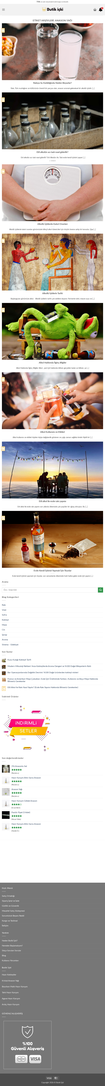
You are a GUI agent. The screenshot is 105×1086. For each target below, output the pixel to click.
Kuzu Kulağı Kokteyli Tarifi (19, 660)
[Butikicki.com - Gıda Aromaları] (52, 9)
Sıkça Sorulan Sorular (11, 951)
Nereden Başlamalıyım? (12, 946)
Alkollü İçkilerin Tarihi (52, 293)
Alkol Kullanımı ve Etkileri (52, 432)
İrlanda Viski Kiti (48, 857)
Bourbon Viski (47, 863)
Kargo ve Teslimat (10, 921)
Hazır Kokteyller (9, 975)
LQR (67, 869)
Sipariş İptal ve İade (10, 901)
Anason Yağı (70, 845)
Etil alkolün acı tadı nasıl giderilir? (52, 152)
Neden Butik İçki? (10, 941)
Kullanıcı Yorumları (10, 961)
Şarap (4, 635)
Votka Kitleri (22, 863)
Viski (4, 610)
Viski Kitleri (22, 851)
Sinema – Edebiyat (10, 645)
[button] (3, 9)
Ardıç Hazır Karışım (10, 1004)
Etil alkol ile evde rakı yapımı (52, 501)
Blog (4, 956)
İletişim (5, 926)
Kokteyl (5, 620)
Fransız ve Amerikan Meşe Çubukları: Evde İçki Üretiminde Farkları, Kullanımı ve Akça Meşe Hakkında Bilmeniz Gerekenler (53, 680)
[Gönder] (100, 589)
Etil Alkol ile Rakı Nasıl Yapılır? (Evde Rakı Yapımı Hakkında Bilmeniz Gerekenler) (43, 687)
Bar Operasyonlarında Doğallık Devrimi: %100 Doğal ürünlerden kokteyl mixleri (43, 672)
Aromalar (69, 851)
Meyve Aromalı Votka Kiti (28, 869)
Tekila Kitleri (46, 845)
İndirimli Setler (71, 857)
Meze (4, 625)
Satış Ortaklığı (8, 896)
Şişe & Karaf (70, 875)
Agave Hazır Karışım (11, 999)
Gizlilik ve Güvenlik (10, 906)
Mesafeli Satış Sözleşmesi (13, 911)
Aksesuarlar (70, 863)
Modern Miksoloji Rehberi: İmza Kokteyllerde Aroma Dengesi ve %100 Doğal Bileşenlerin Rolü (49, 666)
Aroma (5, 640)
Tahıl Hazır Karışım (10, 993)
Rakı (4, 605)
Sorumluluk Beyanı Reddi (13, 916)
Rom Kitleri (46, 851)
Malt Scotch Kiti (48, 869)
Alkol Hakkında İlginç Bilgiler (52, 363)
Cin (3, 630)
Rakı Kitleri (22, 857)
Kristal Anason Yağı (10, 981)
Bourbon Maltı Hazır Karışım (15, 987)
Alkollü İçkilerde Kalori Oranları (52, 224)
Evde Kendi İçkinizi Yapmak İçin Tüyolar (52, 571)
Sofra (4, 615)
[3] (100, 11)
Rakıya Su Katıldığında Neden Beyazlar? (52, 83)
